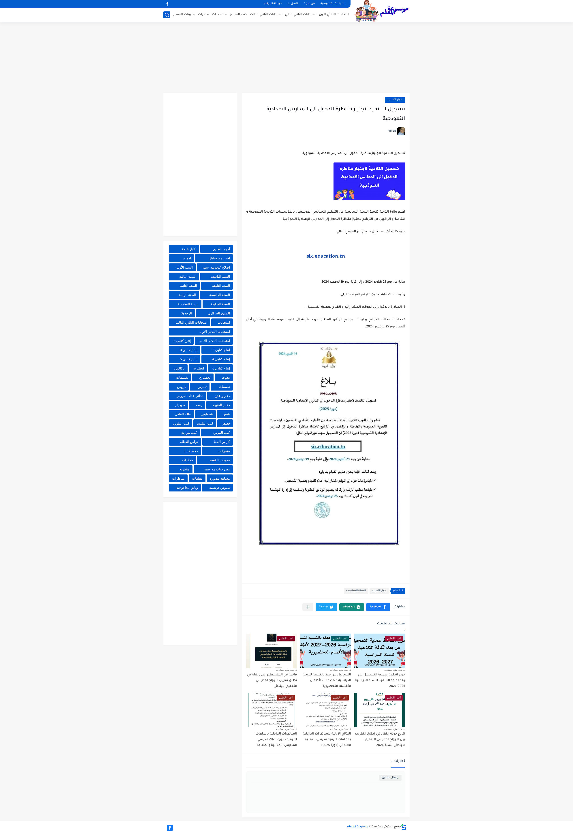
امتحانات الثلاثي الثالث (266, 14)
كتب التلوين (181, 423)
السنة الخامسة (219, 295)
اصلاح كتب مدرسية (216, 267)
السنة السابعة (220, 304)
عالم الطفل (183, 414)
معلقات (197, 478)
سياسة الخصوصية (332, 3)
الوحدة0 (186, 313)
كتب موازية (189, 432)
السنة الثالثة (187, 276)
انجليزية (198, 368)
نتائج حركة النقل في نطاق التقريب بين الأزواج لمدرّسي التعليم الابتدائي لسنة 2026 (380, 739)
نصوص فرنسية (219, 487)
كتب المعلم (238, 14)
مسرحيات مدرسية (217, 469)
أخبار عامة (189, 249)
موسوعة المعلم (357, 827)
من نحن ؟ (309, 3)
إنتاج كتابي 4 (221, 359)
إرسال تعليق (390, 777)
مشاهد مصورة (220, 478)
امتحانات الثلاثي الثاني (300, 14)
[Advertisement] (286, 58)
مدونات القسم (184, 14)
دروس (181, 387)
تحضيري (205, 377)
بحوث (226, 377)
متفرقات (224, 451)
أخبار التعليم (395, 99)
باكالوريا (179, 368)
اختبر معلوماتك (219, 258)
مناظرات (178, 478)
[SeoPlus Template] (403, 827)
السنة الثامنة (221, 286)
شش (226, 414)
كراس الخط (221, 442)
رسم (199, 405)
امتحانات (224, 322)
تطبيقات (182, 377)
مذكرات (203, 14)
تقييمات (224, 387)
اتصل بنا (292, 3)
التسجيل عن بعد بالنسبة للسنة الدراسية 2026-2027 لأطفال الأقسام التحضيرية (327, 680)
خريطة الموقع (273, 3)
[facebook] (167, 4)
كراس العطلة (189, 442)
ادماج (187, 258)
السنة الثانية (188, 286)
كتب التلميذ (205, 423)
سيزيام (180, 405)
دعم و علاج (222, 396)
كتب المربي (221, 432)
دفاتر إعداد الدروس (189, 396)
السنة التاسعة (220, 276)
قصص (225, 423)
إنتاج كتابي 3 (188, 350)
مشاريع (185, 469)
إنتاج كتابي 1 (182, 341)
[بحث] (166, 14)
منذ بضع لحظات (393, 669)
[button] (378, 607)
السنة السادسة (356, 591)
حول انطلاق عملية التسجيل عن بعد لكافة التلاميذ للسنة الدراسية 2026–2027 (380, 680)
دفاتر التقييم (221, 405)
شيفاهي (207, 414)
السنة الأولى (184, 267)
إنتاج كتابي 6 (221, 368)
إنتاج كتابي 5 (188, 359)
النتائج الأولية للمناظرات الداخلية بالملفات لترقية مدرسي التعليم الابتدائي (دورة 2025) (327, 739)
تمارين (202, 387)
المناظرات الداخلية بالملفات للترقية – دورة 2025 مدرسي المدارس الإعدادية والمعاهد (276, 739)
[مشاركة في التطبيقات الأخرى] (307, 607)
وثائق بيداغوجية (187, 487)
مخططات (219, 14)
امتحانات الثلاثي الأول (334, 14)
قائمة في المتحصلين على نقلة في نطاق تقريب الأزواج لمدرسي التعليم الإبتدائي (272, 680)
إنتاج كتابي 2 (221, 350)
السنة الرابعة (187, 295)
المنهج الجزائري (219, 313)
